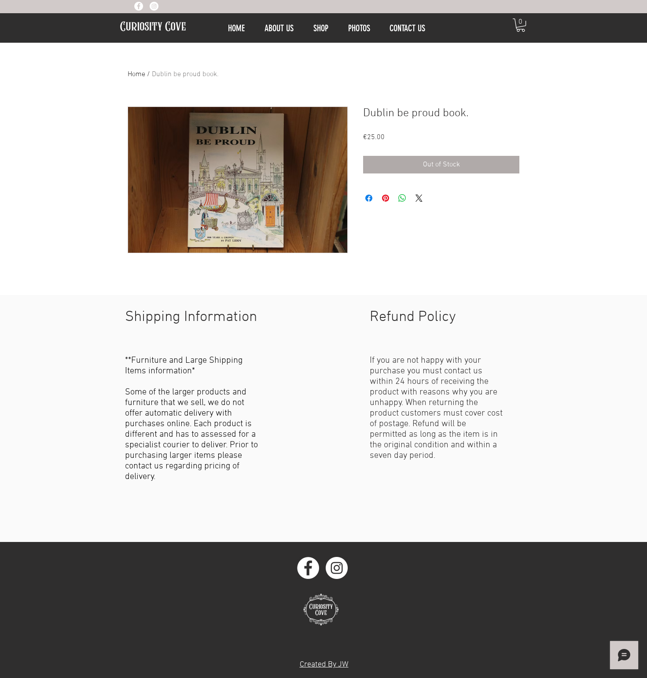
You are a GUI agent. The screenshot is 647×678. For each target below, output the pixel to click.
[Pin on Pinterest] (385, 198)
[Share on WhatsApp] (402, 198)
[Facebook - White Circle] (138, 6)
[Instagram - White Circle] (154, 6)
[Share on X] (419, 198)
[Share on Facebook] (369, 198)
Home (136, 74)
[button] (521, 25)
